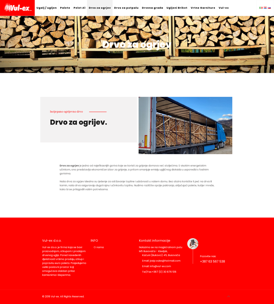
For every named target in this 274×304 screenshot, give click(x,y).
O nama (99, 247)
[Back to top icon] (228, 296)
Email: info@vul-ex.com (156, 266)
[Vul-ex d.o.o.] (17, 8)
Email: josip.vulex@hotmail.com (161, 261)
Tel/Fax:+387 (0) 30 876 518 (159, 272)
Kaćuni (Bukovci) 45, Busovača (161, 255)
